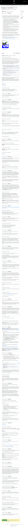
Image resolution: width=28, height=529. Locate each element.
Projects (17, 5)
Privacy (7, 524)
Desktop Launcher (15, 346)
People (25, 5)
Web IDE (9, 349)
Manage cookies (21, 524)
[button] (19, 11)
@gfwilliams (9, 99)
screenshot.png (5, 49)
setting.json (4, 85)
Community (14, 524)
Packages (21, 5)
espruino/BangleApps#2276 (10, 293)
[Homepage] (14, 1)
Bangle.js (15, 9)
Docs (16, 524)
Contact (18, 524)
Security (10, 524)
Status (11, 524)
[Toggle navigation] (1, 1)
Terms (5, 524)
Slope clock (11, 346)
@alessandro (3, 140)
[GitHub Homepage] (11, 526)
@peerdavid (3, 114)
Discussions (12, 5)
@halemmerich (10, 170)
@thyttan (9, 93)
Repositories (8, 5)
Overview (4, 5)
